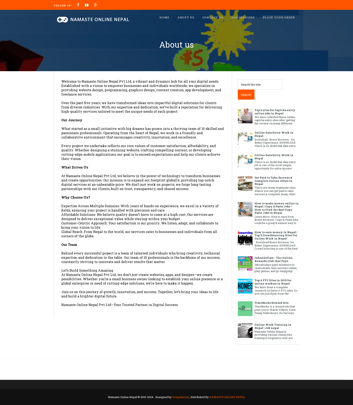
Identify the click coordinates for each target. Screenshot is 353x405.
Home (164, 17)
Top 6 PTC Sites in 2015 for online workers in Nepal (273, 281)
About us (186, 17)
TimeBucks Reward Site (272, 303)
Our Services (243, 17)
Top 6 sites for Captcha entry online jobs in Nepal (275, 111)
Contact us (212, 17)
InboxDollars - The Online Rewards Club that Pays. (274, 259)
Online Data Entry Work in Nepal (274, 134)
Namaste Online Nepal (99, 19)
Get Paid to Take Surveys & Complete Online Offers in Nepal (273, 181)
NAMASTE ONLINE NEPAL (227, 397)
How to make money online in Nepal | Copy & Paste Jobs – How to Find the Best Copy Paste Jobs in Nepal (277, 208)
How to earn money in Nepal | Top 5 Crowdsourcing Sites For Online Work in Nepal (276, 235)
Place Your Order (279, 17)
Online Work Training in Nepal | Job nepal (273, 326)
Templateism (180, 397)
